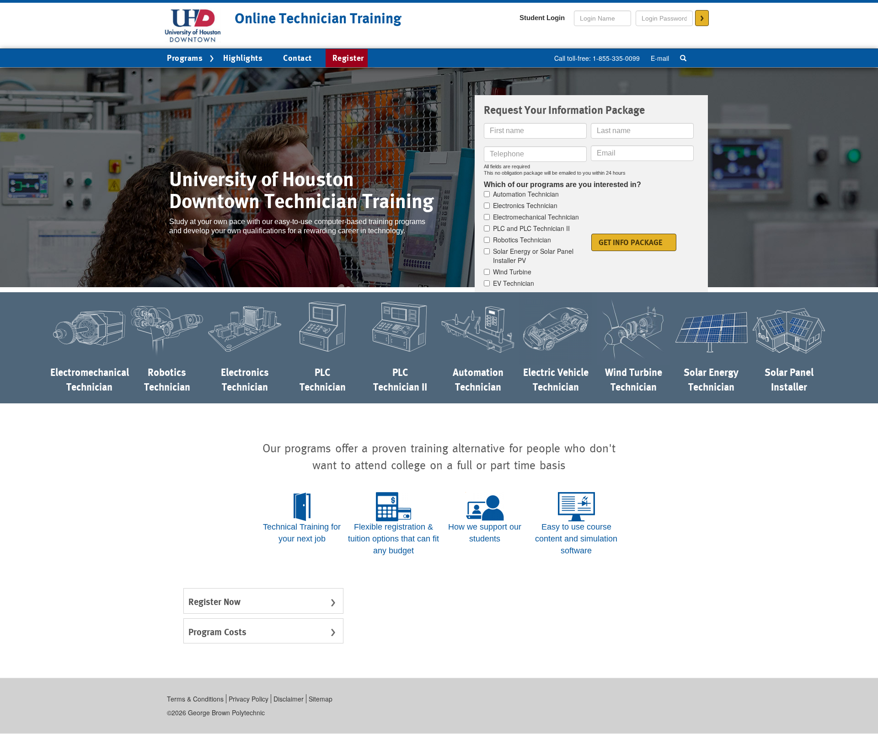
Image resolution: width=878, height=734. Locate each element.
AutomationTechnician (478, 379)
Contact (297, 58)
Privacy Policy (248, 698)
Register (348, 58)
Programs (185, 58)
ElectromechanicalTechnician (89, 379)
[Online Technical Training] (193, 24)
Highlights (242, 58)
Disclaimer (288, 698)
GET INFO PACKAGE (630, 242)
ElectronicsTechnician (245, 379)
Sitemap (320, 698)
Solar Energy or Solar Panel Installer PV (533, 255)
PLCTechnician (323, 379)
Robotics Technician (522, 239)
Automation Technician (526, 193)
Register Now (214, 601)
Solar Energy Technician (711, 379)
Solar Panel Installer (789, 379)
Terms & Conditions (195, 698)
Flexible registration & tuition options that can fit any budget (393, 538)
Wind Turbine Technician (633, 379)
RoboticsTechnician (167, 379)
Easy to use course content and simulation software (576, 538)
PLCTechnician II (400, 379)
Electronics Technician (525, 205)
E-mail (660, 58)
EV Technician (513, 283)
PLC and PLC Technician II (531, 228)
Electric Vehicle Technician (556, 379)
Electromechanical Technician (536, 216)
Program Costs (217, 632)
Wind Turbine (512, 271)
